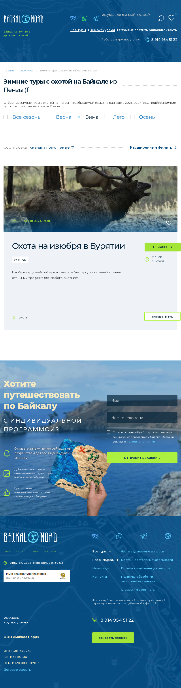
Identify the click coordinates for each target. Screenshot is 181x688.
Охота (23, 317)
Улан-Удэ (20, 259)
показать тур (162, 316)
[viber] (168, 536)
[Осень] (142, 117)
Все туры (78, 30)
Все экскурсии (102, 30)
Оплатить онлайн (146, 30)
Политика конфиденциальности (145, 568)
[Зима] (88, 117)
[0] (171, 18)
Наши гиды (100, 568)
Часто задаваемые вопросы (142, 551)
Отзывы (125, 30)
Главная (9, 70)
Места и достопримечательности (147, 560)
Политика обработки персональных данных (138, 579)
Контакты (169, 30)
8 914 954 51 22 (164, 40)
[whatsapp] (84, 18)
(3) (153, 147)
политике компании (141, 441)
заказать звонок (113, 638)
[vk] (73, 18)
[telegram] (96, 18)
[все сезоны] (22, 117)
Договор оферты (17, 670)
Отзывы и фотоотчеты (138, 589)
